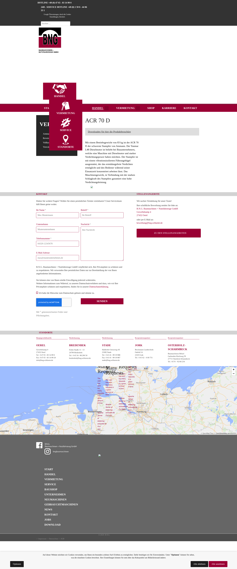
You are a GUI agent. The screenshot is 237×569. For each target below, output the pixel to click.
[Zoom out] (234, 373)
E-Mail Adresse (43, 253)
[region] (118, 65)
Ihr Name (41, 210)
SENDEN (102, 301)
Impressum (42, 539)
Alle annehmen (218, 564)
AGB (62, 539)
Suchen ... (45, 19)
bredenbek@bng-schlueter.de (80, 358)
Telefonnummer (43, 238)
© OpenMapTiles (207, 433)
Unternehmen (42, 224)
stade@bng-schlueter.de (111, 360)
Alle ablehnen (199, 564)
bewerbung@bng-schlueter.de (150, 223)
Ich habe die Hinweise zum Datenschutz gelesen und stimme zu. (66, 293)
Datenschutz (53, 539)
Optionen (17, 564)
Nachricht (86, 224)
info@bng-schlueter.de (44, 360)
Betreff (84, 210)
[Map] (118, 400)
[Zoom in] (234, 369)
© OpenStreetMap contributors (225, 433)
